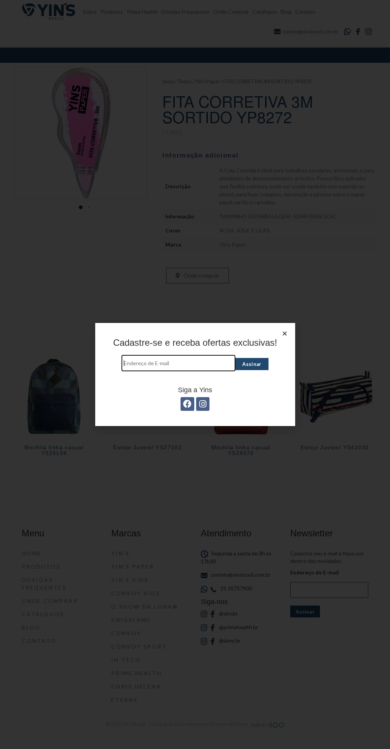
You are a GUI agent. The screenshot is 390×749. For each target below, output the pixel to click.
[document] (195, 374)
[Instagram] (202, 403)
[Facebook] (187, 403)
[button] (285, 333)
